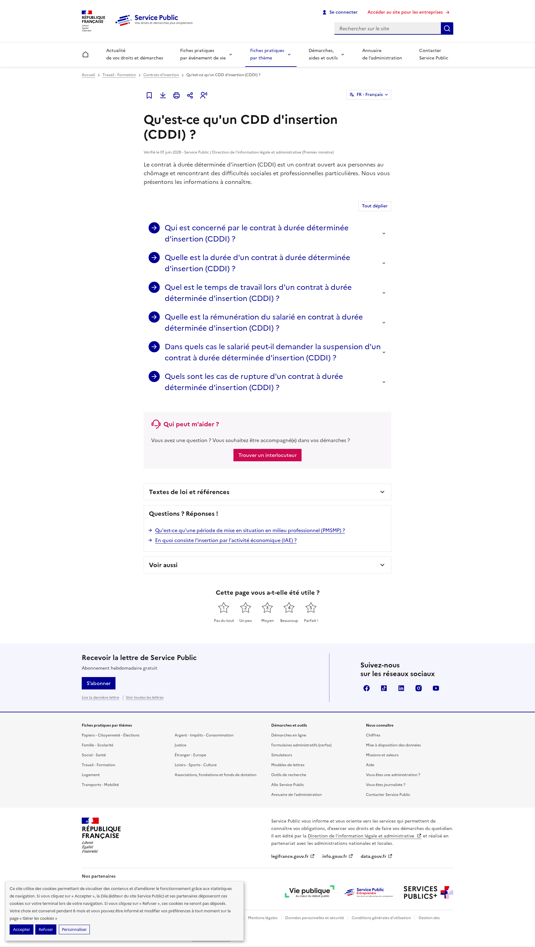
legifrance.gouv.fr (290, 856)
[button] (203, 95)
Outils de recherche (288, 775)
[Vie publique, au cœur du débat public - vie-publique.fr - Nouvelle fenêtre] (309, 892)
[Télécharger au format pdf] (162, 95)
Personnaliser (74, 929)
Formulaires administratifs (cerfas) (301, 745)
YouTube (436, 688)
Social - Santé (94, 755)
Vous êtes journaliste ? (385, 785)
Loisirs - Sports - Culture (196, 765)
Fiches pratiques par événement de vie (203, 54)
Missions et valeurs (382, 755)
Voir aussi (163, 565)
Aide (370, 765)
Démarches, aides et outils (323, 54)
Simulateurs (281, 755)
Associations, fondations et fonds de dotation (215, 775)
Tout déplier (375, 206)
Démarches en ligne (288, 735)
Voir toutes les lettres (144, 697)
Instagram (418, 688)
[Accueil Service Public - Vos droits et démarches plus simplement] (155, 26)
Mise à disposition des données (393, 745)
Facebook (366, 688)
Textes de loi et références (189, 492)
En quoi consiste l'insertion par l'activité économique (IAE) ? (226, 540)
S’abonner (99, 683)
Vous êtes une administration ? (393, 775)
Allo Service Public (287, 785)
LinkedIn (401, 688)
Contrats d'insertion (161, 75)
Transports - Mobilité (100, 785)
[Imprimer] (176, 95)
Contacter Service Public (433, 54)
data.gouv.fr (373, 856)
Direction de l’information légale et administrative (361, 836)
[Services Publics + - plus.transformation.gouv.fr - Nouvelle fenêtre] (428, 892)
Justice (180, 745)
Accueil (88, 75)
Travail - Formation (119, 75)
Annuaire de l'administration (296, 794)
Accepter (21, 929)
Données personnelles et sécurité (314, 918)
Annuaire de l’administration (382, 54)
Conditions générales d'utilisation (381, 918)
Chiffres (373, 735)
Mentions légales (262, 918)
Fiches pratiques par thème (267, 54)
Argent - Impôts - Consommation (204, 735)
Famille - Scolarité (97, 745)
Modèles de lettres (287, 765)
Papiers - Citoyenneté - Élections (110, 735)
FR (370, 94)
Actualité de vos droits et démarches (134, 54)
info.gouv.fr (334, 856)
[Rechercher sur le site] (447, 28)
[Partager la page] (190, 95)
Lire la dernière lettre (100, 697)
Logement (91, 775)
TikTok (384, 688)
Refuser (46, 929)
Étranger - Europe (190, 755)
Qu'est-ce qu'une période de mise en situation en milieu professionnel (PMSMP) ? (250, 530)
